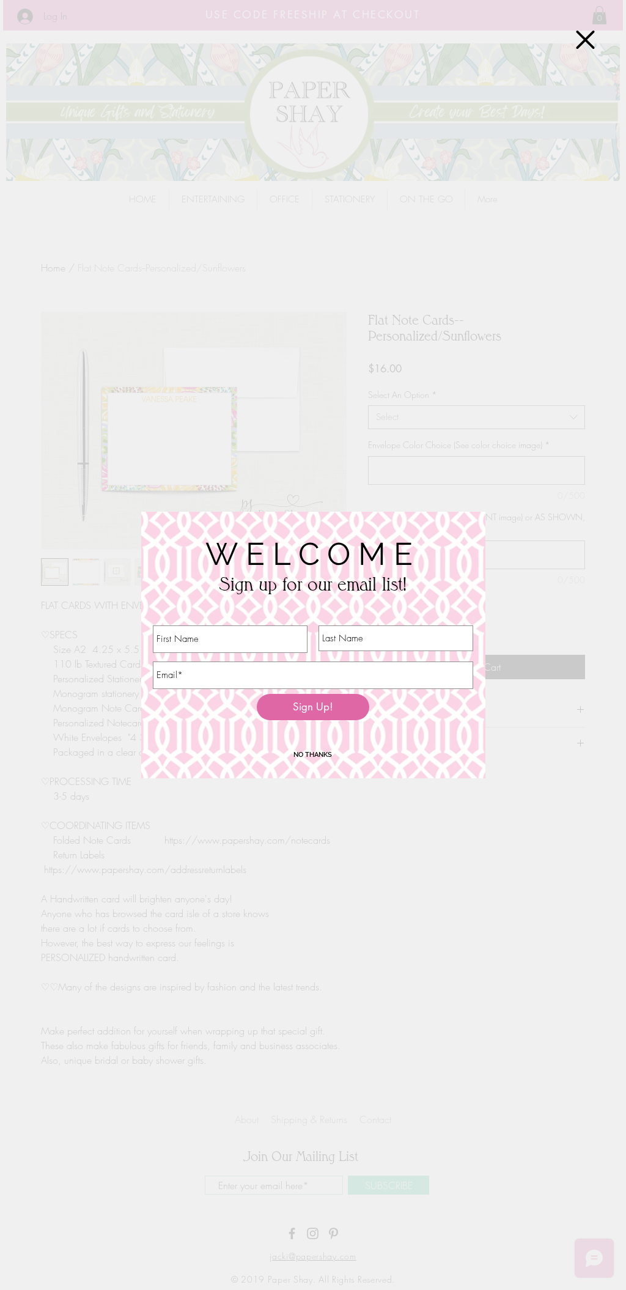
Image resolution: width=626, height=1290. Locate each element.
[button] (585, 40)
